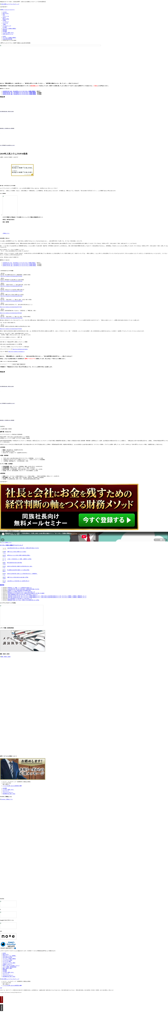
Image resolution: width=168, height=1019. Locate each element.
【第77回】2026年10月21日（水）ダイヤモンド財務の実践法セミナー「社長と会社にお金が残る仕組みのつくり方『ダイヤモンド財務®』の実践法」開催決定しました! (47, 597)
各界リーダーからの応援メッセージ (11, 965)
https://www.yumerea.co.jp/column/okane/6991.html (11, 286)
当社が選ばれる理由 (7, 957)
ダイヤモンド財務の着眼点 (9, 958)
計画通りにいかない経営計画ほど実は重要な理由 (19, 590)
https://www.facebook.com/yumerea (20, 349)
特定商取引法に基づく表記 (9, 793)
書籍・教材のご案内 (7, 968)
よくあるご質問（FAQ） (8, 32)
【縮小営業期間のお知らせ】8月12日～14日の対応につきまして (23, 594)
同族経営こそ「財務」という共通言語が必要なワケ (20, 587)
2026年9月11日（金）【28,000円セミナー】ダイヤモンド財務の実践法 (19, 91)
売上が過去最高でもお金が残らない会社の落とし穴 (20, 598)
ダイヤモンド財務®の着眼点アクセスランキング (11, 545)
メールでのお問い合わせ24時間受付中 (11, 785)
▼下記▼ (95, 85)
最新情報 (5, 29)
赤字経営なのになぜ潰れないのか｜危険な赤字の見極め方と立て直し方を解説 (26, 593)
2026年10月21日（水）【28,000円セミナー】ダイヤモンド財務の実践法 (19, 92)
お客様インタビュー (7, 964)
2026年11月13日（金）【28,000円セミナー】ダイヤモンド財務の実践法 (19, 94)
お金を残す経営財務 (7, 39)
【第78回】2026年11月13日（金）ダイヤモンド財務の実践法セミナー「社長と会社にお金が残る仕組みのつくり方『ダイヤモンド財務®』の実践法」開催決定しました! (47, 595)
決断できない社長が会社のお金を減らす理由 (17, 577)
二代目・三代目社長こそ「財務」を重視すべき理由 (19, 559)
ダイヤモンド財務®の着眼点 (9, 28)
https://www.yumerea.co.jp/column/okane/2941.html (11, 281)
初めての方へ (6, 13)
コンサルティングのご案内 (9, 962)
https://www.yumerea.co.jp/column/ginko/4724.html (11, 276)
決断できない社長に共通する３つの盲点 (16, 551)
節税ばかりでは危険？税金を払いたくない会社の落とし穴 (21, 591)
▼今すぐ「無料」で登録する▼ (19, 364)
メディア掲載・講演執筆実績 (9, 966)
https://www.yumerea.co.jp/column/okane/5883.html (11, 300)
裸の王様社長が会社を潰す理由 (14, 562)
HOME (4, 36)
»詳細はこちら (6, 233)
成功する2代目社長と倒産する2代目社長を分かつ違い (19, 566)
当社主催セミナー (34, 85)
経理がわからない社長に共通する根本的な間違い (18, 555)
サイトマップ (6, 791)
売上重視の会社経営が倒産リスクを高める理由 (18, 570)
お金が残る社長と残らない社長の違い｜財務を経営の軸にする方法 (23, 548)
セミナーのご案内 (7, 961)
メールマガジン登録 (7, 960)
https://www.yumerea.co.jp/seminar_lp (16, 351)
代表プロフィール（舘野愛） (9, 955)
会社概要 (5, 31)
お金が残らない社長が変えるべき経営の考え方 (18, 581)
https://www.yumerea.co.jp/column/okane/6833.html (11, 295)
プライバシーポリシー (8, 792)
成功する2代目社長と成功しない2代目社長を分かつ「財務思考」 (22, 573)
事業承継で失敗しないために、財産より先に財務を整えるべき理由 (23, 600)
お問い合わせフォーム (8, 34)
